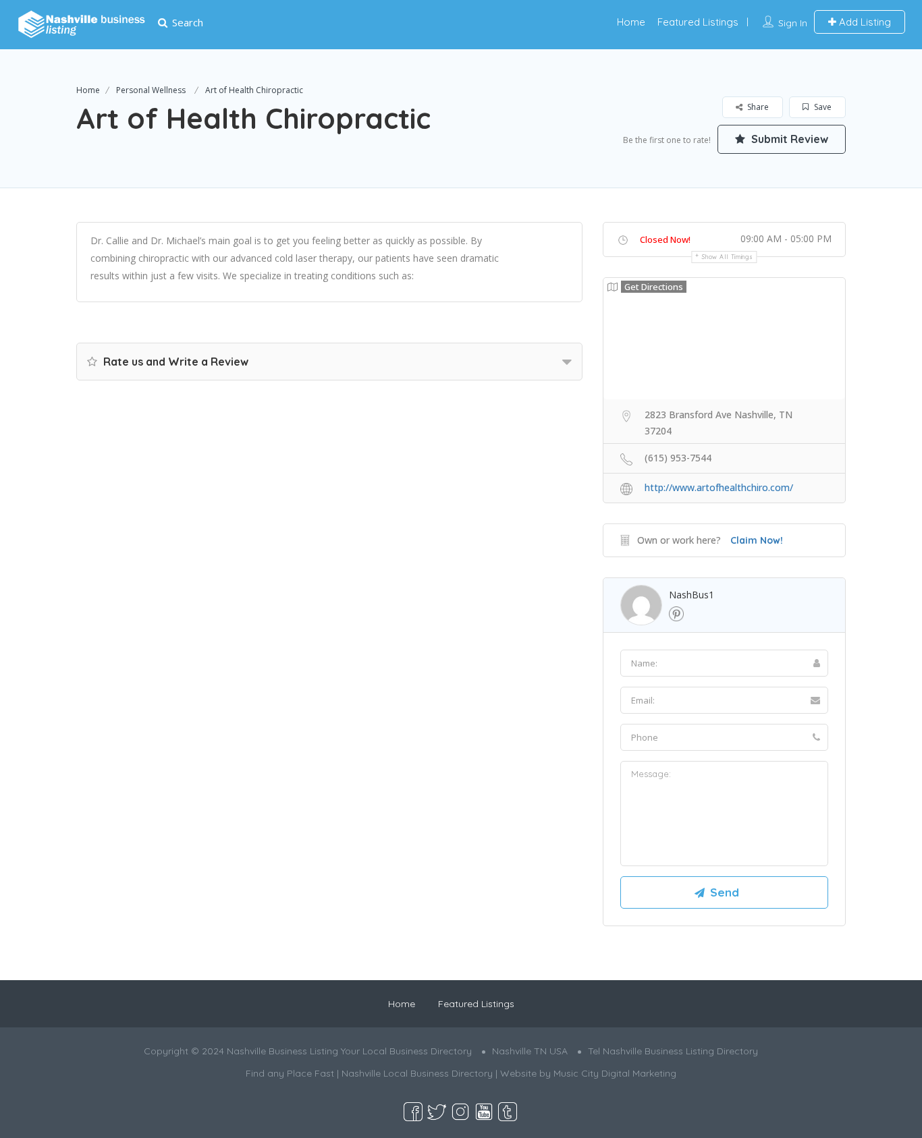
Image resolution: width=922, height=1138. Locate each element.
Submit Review (788, 139)
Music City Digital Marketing (614, 1073)
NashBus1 (691, 594)
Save (822, 107)
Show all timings (727, 256)
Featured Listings (697, 22)
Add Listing (863, 22)
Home (631, 22)
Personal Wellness (151, 90)
